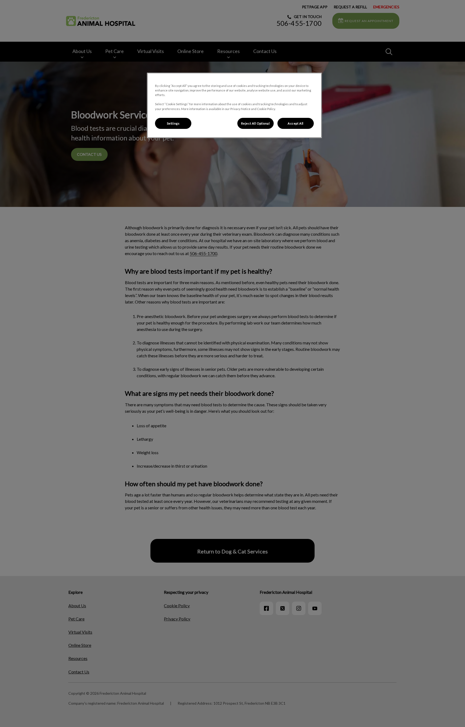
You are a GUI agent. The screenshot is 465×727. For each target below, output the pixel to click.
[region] (234, 105)
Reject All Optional (255, 123)
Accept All (296, 123)
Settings (173, 123)
